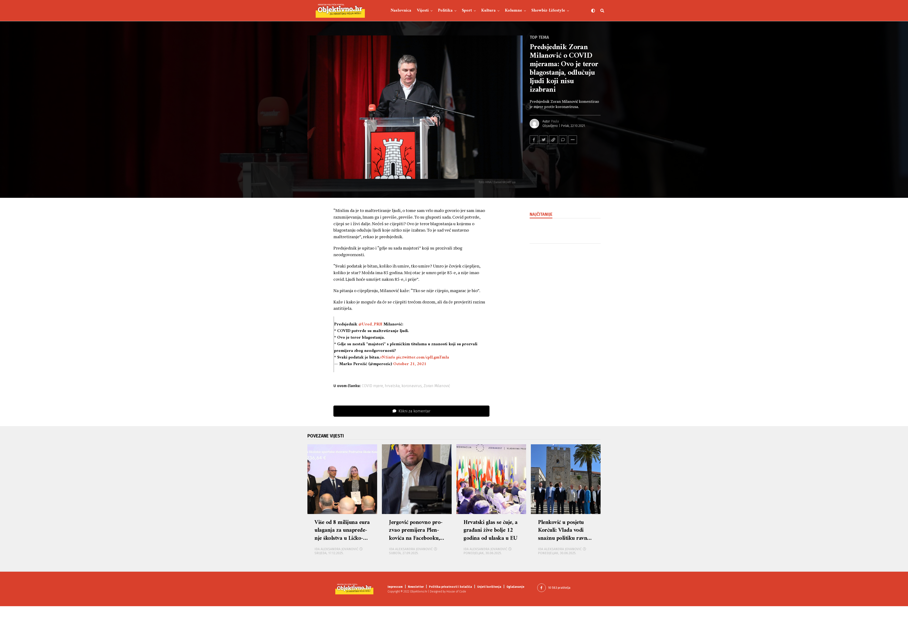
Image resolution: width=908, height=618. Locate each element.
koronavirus (412, 386)
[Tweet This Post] (543, 139)
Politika (445, 10)
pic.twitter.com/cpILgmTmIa (422, 357)
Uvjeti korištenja (489, 586)
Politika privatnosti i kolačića (450, 586)
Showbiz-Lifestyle (548, 10)
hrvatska (392, 386)
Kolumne (513, 10)
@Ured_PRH (370, 324)
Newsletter (416, 586)
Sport (467, 10)
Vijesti (423, 10)
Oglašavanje (515, 586)
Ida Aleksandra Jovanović (336, 549)
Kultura (488, 10)
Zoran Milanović (436, 386)
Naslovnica (401, 10)
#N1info (387, 357)
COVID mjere (372, 386)
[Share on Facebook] (534, 139)
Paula (555, 121)
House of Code (456, 591)
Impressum (395, 586)
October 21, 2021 (409, 364)
